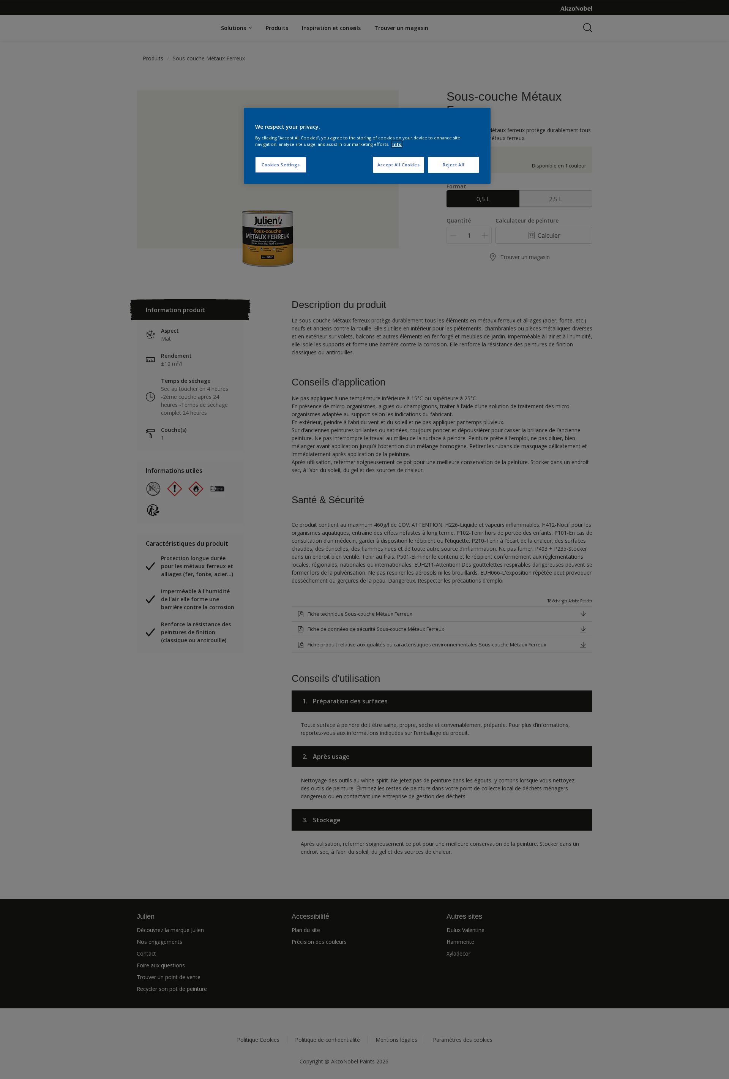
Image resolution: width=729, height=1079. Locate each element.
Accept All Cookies (398, 164)
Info (397, 144)
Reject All (453, 164)
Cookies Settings (281, 164)
